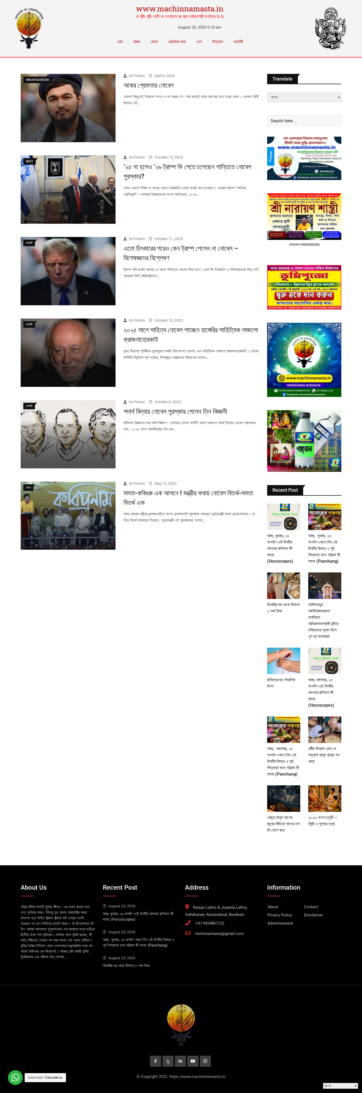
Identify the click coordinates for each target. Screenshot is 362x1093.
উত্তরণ (217, 41)
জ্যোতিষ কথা (177, 41)
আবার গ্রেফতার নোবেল (148, 85)
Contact (311, 906)
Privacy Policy (279, 915)
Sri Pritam (137, 76)
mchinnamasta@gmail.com (219, 933)
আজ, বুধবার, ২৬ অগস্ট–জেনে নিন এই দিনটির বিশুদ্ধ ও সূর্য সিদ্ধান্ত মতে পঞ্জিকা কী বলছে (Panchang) (324, 548)
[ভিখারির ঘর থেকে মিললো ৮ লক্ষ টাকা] (283, 585)
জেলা (154, 41)
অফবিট (238, 41)
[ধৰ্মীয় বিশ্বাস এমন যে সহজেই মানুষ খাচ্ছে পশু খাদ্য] (324, 729)
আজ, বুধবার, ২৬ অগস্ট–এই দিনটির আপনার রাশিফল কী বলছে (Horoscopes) (280, 548)
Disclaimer (313, 915)
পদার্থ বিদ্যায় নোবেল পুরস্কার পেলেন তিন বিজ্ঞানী (175, 411)
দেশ (199, 41)
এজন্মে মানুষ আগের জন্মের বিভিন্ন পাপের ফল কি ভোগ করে (283, 824)
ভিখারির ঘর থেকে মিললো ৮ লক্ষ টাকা (126, 965)
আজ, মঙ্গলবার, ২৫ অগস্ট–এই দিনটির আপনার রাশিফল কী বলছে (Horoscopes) (321, 692)
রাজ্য (136, 41)
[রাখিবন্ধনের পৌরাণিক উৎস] (283, 661)
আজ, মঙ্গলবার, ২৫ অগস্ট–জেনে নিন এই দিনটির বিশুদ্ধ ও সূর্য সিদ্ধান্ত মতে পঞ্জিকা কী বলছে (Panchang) (283, 761)
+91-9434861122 (209, 923)
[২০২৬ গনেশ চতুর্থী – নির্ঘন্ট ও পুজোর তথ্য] (324, 798)
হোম (120, 41)
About (272, 906)
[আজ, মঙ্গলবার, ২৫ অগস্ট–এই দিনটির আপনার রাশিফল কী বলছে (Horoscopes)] (324, 661)
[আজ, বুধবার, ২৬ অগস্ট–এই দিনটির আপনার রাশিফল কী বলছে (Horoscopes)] (283, 517)
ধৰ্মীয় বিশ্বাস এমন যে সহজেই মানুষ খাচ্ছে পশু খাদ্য (323, 755)
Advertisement (280, 923)
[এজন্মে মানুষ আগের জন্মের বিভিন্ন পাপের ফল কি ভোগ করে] (283, 798)
